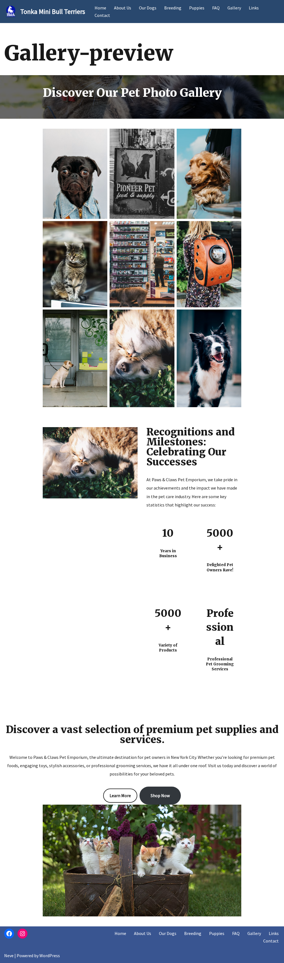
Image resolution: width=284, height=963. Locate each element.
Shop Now (160, 795)
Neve (9, 955)
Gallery (234, 8)
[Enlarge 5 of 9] (167, 228)
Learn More (120, 795)
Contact (102, 15)
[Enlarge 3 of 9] (234, 136)
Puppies (196, 8)
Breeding (172, 8)
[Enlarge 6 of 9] (234, 228)
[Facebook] (9, 934)
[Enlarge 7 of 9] (100, 317)
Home (100, 8)
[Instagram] (22, 934)
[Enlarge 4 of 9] (100, 228)
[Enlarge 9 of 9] (234, 317)
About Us (122, 8)
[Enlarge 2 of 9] (167, 136)
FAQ (216, 8)
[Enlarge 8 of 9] (167, 317)
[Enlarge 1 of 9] (100, 136)
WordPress (49, 955)
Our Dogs (147, 8)
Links (254, 8)
